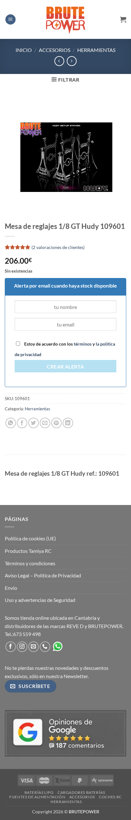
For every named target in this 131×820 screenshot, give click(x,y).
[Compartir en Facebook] (22, 423)
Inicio (24, 50)
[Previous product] (72, 61)
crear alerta (65, 367)
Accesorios (54, 50)
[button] (10, 19)
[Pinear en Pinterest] (56, 423)
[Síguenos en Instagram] (22, 646)
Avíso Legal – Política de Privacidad (43, 575)
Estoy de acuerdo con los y (65, 349)
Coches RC (110, 796)
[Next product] (59, 61)
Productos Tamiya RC (28, 551)
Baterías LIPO (39, 792)
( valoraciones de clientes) (58, 247)
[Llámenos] (45, 646)
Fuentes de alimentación (37, 796)
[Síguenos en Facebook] (10, 646)
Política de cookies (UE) (30, 538)
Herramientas (96, 50)
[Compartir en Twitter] (33, 423)
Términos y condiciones (30, 563)
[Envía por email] (45, 423)
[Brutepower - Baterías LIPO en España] (65, 19)
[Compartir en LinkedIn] (68, 423)
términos (83, 344)
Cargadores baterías (81, 792)
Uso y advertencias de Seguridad (40, 600)
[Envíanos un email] (33, 646)
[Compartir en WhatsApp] (10, 423)
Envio (11, 588)
